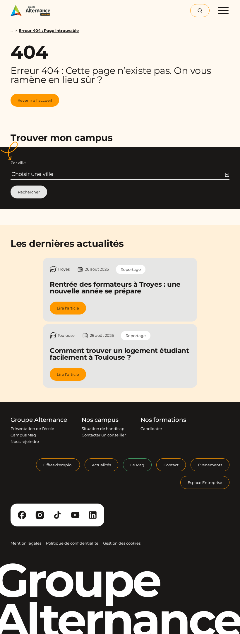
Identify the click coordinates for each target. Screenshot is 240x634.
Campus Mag (23, 435)
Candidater (151, 428)
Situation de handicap (103, 428)
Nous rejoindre (25, 441)
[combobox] (120, 174)
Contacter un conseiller (104, 435)
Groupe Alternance (39, 420)
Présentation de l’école (32, 428)
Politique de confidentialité (72, 543)
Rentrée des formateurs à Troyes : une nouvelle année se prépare (115, 287)
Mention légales (26, 543)
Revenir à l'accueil (35, 100)
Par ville (18, 162)
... (12, 31)
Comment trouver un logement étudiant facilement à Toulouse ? (119, 353)
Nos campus (100, 420)
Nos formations (163, 420)
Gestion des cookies (121, 543)
